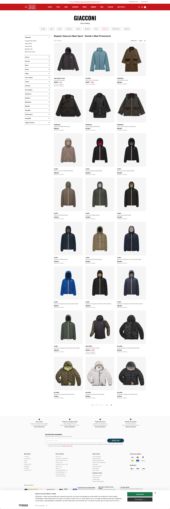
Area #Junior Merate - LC (62, 470)
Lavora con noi (27, 470)
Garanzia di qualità (97, 475)
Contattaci (26, 468)
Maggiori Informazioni (67, 446)
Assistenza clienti (133, 1)
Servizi (25, 460)
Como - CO (58, 456)
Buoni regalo (96, 470)
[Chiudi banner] (155, 492)
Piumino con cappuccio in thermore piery (64, 394)
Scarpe (43, 29)
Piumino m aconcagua (59, 80)
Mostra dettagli (40, 505)
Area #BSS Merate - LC (61, 472)
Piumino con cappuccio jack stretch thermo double (98, 303)
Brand (78, 29)
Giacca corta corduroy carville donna (126, 126)
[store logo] (32, 7)
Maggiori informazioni (39, 426)
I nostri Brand (27, 458)
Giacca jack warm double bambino (125, 170)
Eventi (25, 462)
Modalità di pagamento (98, 460)
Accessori (69, 29)
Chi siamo (26, 456)
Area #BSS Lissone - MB (62, 464)
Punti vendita (144, 1)
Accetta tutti (140, 494)
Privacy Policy (96, 477)
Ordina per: (134, 40)
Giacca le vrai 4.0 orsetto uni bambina (63, 170)
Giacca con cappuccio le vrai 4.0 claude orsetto (129, 259)
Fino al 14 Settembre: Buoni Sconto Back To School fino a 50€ (85, 1)
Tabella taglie (96, 468)
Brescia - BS (59, 466)
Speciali (127, 29)
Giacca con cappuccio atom (92, 348)
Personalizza (139, 499)
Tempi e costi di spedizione (99, 462)
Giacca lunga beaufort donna (93, 126)
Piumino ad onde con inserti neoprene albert (128, 348)
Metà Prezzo (116, 29)
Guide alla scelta (97, 458)
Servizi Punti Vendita (61, 476)
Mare (96, 29)
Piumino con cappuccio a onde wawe (95, 394)
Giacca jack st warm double (61, 215)
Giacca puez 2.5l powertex (92, 80)
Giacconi (105, 29)
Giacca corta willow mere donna (62, 126)
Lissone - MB (59, 462)
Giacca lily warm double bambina (94, 170)
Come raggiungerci (60, 474)
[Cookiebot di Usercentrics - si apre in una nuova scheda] (23, 505)
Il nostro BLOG (27, 464)
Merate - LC (58, 468)
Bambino (87, 29)
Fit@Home (26, 466)
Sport (51, 29)
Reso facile (95, 464)
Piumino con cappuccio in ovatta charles (127, 394)
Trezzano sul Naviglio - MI (62, 458)
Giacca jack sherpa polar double (94, 259)
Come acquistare (97, 456)
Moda (59, 29)
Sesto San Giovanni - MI (61, 460)
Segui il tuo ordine (97, 466)
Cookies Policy (96, 479)
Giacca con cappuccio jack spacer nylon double (66, 303)
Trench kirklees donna (122, 80)
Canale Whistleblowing (98, 481)
